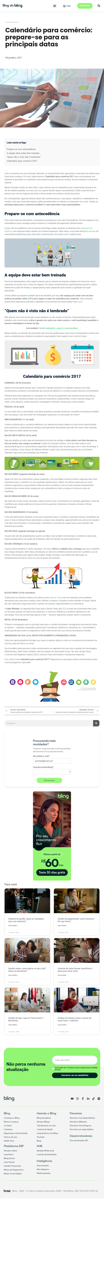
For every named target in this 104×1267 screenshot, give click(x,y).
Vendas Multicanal (45, 1151)
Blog (39, 1141)
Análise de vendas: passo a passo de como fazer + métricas (74, 1019)
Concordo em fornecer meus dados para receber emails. (76, 1069)
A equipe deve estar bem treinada (23, 153)
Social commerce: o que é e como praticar (58, 328)
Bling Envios (9, 1158)
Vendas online (10, 1151)
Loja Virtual (9, 1162)
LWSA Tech (9, 1141)
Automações (43, 1166)
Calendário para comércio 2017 (22, 161)
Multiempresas (43, 1173)
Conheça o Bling (11, 1118)
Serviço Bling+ (43, 1122)
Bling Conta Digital (13, 1174)
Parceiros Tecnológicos (80, 1126)
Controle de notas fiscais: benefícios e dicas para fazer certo (75, 969)
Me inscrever (49, 780)
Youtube (41, 1137)
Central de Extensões (46, 1155)
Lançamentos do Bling (47, 1133)
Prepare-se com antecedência (21, 149)
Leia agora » (13, 926)
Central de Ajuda (45, 1130)
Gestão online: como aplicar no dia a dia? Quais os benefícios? (27, 969)
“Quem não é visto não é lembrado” (24, 157)
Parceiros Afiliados (78, 1122)
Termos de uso (10, 1137)
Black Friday (56, 597)
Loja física (8, 1155)
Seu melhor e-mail (41, 756)
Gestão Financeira (12, 1166)
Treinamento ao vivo (46, 1126)
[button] (55, 6)
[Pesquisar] (96, 723)
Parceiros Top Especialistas (82, 1118)
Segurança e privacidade (15, 1133)
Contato (8, 1126)
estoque (92, 231)
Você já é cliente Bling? (43, 767)
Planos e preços (11, 1122)
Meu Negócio (43, 1170)
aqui (80, 301)
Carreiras (8, 1130)
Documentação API (79, 1141)
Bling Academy (44, 1118)
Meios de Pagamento (14, 1170)
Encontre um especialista (81, 1130)
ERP (30, 298)
